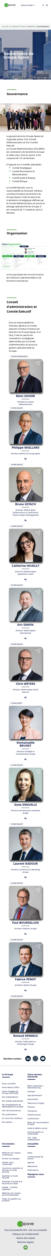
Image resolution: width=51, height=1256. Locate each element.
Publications (32, 1170)
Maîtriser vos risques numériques (11, 1153)
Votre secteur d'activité (34, 1075)
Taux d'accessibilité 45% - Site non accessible (25, 1230)
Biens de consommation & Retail (38, 1123)
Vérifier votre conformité (8, 1163)
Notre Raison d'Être (10, 1087)
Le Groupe (7, 1074)
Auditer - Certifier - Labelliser (10, 1188)
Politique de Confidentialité (25, 1234)
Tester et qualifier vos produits (11, 1200)
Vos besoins (8, 1144)
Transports (32, 1111)
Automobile (32, 1099)
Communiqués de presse (35, 1157)
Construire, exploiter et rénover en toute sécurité (12, 1170)
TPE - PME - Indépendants (33, 1139)
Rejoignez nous (35, 1174)
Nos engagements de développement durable (12, 1105)
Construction (33, 1118)
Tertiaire (31, 1107)
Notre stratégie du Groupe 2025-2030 (10, 1092)
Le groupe (14, 26)
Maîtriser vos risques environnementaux (11, 1194)
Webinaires (32, 1166)
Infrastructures (34, 1114)
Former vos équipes (10, 1158)
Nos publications (9, 1114)
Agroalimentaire (34, 1095)
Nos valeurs (7, 1122)
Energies (31, 1091)
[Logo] (10, 8)
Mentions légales (25, 1242)
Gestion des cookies (25, 1238)
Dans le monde (27, 5)
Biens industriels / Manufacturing (35, 1087)
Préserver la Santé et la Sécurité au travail (12, 1182)
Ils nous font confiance (12, 1118)
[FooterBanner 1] (25, 1226)
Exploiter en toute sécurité (10, 1177)
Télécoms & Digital (35, 1103)
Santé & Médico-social (37, 1128)
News (29, 1152)
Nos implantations (10, 1097)
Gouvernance (43, 26)
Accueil (5, 26)
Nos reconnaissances (11, 1110)
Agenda (30, 1162)
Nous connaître (28, 26)
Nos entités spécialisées (12, 1101)
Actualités (32, 1144)
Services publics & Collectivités (35, 1133)
